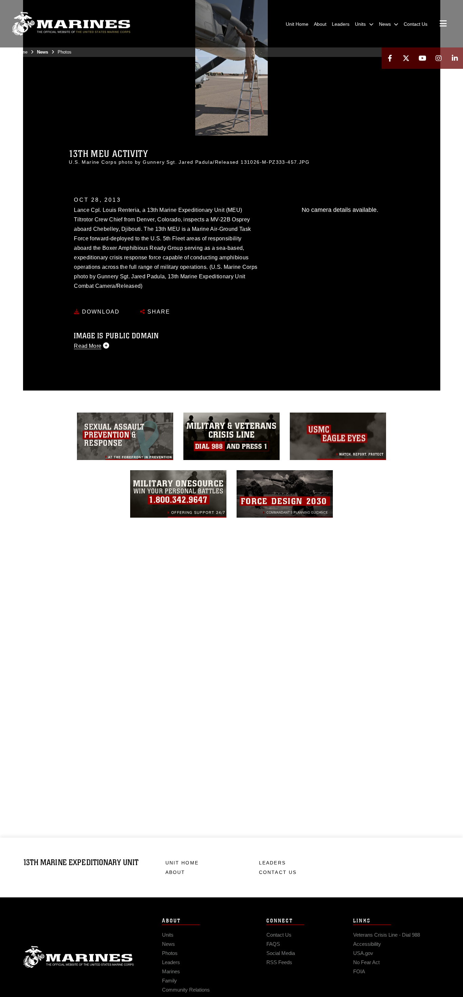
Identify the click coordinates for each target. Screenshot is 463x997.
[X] (406, 58)
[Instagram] (438, 58)
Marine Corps (78, 957)
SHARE (157, 312)
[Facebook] (390, 58)
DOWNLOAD (100, 312)
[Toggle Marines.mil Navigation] (443, 24)
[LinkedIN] (455, 58)
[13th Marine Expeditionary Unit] (71, 24)
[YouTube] (422, 58)
